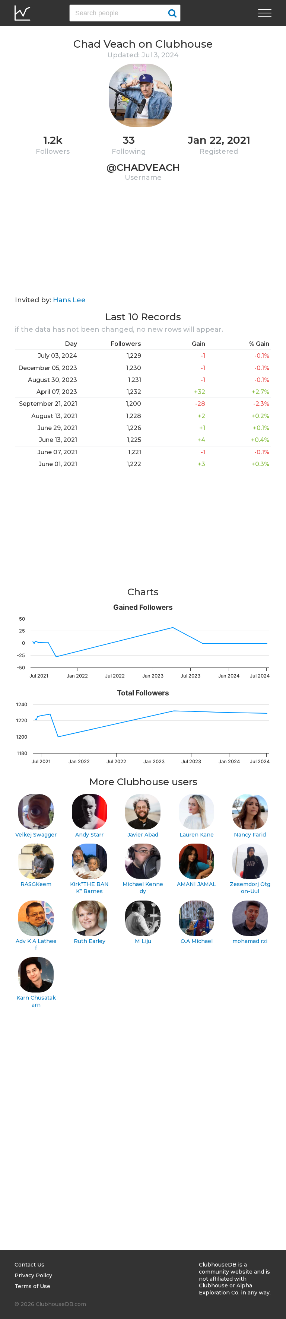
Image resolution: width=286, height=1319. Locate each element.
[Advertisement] (143, 244)
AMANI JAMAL (196, 884)
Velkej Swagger (36, 834)
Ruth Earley (89, 941)
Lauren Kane (196, 834)
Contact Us (29, 1264)
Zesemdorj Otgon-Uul (250, 888)
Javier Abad (142, 834)
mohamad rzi (249, 941)
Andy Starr (89, 834)
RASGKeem (35, 884)
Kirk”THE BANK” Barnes (89, 888)
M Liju (143, 941)
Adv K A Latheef (36, 945)
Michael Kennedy (143, 888)
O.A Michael (197, 941)
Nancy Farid (250, 834)
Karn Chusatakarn (36, 1001)
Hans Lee (69, 300)
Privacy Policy (33, 1275)
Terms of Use (32, 1286)
